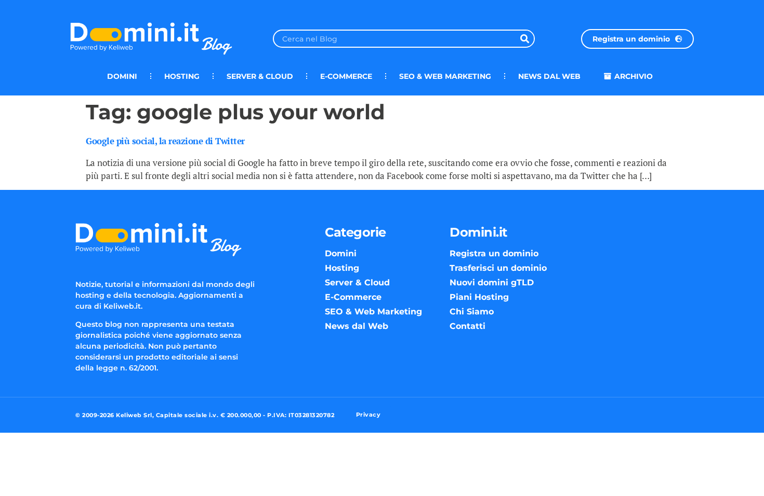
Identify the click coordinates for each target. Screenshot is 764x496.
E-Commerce (346, 76)
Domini (122, 76)
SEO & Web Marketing (445, 76)
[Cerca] (525, 39)
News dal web (549, 76)
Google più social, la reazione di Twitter (165, 141)
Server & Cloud (260, 76)
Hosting (182, 76)
